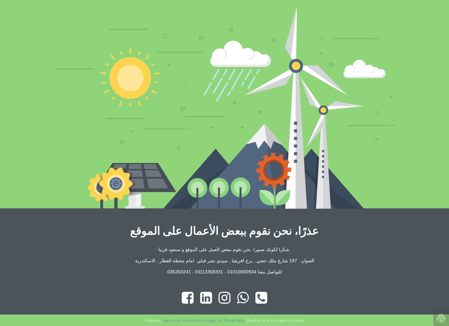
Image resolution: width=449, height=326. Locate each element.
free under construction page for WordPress (203, 320)
